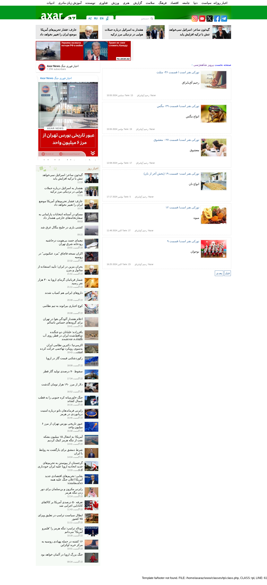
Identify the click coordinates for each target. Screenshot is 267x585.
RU (96, 18)
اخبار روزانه (220, 2)
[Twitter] (209, 20)
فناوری (103, 2)
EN (101, 18)
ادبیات (50, 2)
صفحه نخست (223, 64)
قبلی (227, 273)
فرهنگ (163, 2)
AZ (90, 18)
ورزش (115, 2)
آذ (107, 19)
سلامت (150, 2)
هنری (126, 2)
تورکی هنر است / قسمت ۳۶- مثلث (178, 72)
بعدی (219, 273)
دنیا (196, 2)
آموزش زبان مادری (70, 2)
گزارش (137, 2)
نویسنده (90, 2)
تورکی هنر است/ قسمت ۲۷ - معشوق (176, 139)
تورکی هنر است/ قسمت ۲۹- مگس (178, 106)
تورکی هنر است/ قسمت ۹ (183, 241)
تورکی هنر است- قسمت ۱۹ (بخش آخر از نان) (171, 173)
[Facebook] (216, 20)
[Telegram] (223, 20)
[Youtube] (201, 20)
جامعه (186, 2)
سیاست (206, 2)
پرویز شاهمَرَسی (204, 64)
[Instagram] (194, 20)
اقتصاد (174, 2)
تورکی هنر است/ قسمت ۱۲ (182, 207)
